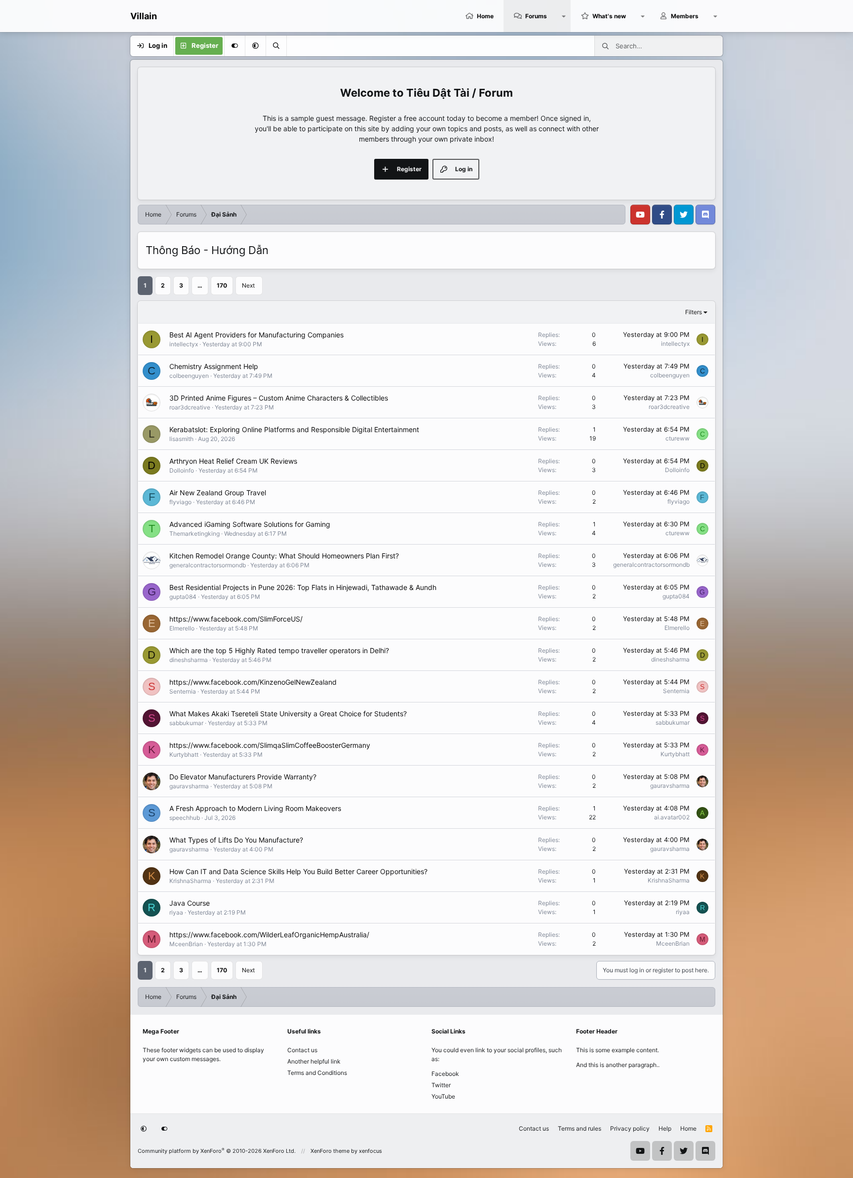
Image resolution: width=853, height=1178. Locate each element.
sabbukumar (186, 723)
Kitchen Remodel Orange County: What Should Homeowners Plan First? (284, 556)
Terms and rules (579, 1128)
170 (222, 285)
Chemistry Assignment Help (213, 366)
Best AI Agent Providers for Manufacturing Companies (256, 335)
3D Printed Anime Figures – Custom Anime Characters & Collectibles (278, 398)
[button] (564, 16)
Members (684, 16)
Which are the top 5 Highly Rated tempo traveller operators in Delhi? (279, 650)
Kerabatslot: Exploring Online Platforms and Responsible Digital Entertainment (294, 429)
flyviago (180, 502)
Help (665, 1128)
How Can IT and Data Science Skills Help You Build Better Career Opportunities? (298, 871)
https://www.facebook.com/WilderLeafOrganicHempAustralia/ (269, 934)
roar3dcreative (189, 407)
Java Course (189, 903)
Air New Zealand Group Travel (217, 492)
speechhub (184, 817)
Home (485, 16)
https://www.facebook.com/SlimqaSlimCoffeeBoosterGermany (269, 745)
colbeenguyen (189, 375)
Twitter (441, 1085)
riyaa (176, 912)
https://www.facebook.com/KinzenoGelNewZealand (253, 682)
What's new (609, 16)
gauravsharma (189, 786)
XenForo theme (329, 1150)
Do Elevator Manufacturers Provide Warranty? (242, 777)
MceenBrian (186, 944)
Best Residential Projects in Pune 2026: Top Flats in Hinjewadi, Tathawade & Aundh (302, 587)
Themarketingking (194, 533)
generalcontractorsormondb (207, 565)
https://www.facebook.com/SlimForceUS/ (236, 619)
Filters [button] (693, 312)
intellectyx (183, 344)
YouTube (443, 1096)
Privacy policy (630, 1128)
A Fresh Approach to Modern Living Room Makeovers (255, 808)
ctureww (677, 438)
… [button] (199, 285)
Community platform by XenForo (217, 1150)
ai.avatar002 (672, 817)
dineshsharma (188, 659)
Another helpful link (314, 1061)
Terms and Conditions (317, 1072)
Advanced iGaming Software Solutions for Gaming (249, 524)
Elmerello (181, 628)
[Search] (276, 46)
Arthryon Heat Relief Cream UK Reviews (233, 461)
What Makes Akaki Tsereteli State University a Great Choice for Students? (288, 713)
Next (248, 285)
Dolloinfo (181, 470)
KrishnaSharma (190, 880)
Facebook (445, 1073)
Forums (536, 16)
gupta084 (182, 596)
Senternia (182, 691)
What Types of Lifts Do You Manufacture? (236, 840)
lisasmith (181, 438)
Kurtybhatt (183, 754)
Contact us (302, 1050)
